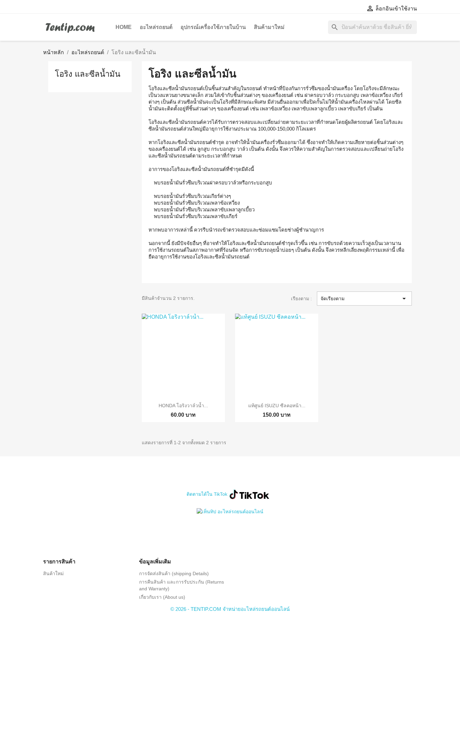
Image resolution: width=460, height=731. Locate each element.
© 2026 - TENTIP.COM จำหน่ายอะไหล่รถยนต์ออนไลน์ (230, 609)
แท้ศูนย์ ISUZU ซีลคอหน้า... (276, 405)
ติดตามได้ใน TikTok (207, 494)
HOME (124, 27)
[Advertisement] (230, 665)
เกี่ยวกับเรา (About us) (162, 597)
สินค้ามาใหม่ (269, 27)
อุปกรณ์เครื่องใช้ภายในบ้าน (213, 27)
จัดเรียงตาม (364, 298)
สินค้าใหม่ (53, 573)
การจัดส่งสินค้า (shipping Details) (174, 573)
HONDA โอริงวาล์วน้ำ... (183, 405)
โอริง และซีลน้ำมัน (87, 73)
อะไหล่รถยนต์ (156, 27)
